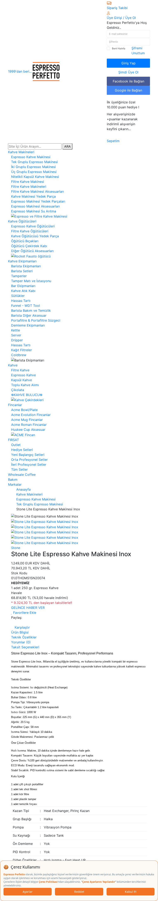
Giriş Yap (128, 63)
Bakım (12, 479)
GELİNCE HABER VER (28, 608)
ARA (67, 146)
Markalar (15, 484)
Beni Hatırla (118, 48)
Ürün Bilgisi (20, 632)
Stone (15, 548)
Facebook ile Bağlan (128, 81)
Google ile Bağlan (128, 90)
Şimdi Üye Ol (128, 72)
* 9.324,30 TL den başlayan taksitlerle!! (41, 603)
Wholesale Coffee (22, 475)
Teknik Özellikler (24, 637)
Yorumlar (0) (21, 642)
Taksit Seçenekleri (25, 647)
